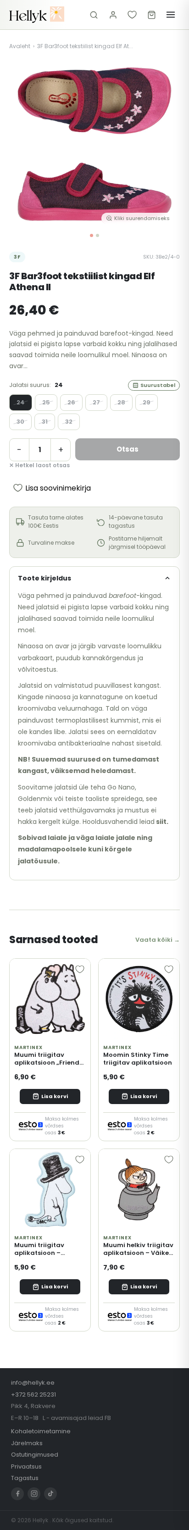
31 (45, 421)
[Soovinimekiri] (132, 15)
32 (68, 421)
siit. (162, 821)
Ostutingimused (34, 1454)
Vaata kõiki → (157, 939)
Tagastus (25, 1478)
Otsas (128, 449)
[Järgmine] (166, 144)
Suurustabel (157, 385)
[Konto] (113, 15)
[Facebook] (17, 1493)
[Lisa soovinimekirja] (80, 969)
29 (146, 402)
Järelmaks (27, 1443)
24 (21, 402)
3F (17, 256)
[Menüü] (170, 15)
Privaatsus (26, 1466)
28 (121, 402)
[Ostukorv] (151, 15)
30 (20, 421)
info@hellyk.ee (33, 1382)
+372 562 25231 (33, 1394)
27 (96, 402)
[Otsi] (93, 15)
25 (46, 402)
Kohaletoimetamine (41, 1431)
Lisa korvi (54, 1096)
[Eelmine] (23, 144)
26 (71, 402)
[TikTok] (50, 1493)
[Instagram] (34, 1493)
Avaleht (19, 46)
